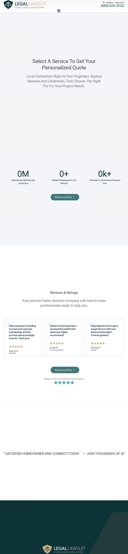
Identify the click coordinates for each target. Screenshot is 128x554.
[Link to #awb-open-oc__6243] (58, 11)
